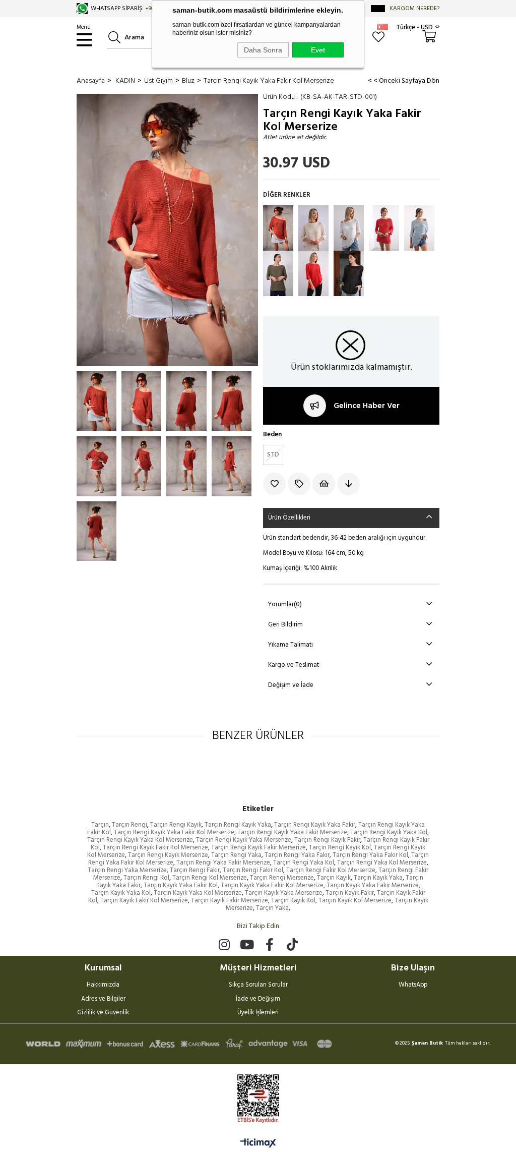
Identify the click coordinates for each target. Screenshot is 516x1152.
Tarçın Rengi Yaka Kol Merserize (382, 862)
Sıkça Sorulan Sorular (258, 985)
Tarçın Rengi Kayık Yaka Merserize (243, 840)
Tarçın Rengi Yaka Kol (303, 862)
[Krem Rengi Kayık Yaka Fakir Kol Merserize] (313, 228)
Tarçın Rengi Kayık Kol (340, 847)
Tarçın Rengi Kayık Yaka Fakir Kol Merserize (174, 832)
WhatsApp (413, 985)
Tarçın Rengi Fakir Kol (253, 870)
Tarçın (100, 825)
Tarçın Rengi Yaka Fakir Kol (370, 855)
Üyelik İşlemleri (258, 1013)
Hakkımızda (103, 985)
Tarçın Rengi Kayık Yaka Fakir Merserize (292, 832)
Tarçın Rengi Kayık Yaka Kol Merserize (140, 840)
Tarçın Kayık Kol (293, 900)
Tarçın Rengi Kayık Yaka (238, 825)
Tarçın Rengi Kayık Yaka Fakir (314, 825)
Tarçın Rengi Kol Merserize (209, 878)
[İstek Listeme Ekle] (324, 484)
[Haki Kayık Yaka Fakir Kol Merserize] (278, 273)
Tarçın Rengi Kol (146, 878)
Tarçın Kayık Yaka (378, 878)
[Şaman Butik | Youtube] (246, 944)
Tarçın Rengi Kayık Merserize (168, 855)
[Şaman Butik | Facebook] (269, 944)
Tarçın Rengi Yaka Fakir (297, 855)
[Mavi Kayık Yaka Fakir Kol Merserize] (419, 228)
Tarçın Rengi (129, 825)
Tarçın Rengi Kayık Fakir (327, 840)
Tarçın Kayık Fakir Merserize (229, 900)
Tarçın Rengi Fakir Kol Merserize (330, 870)
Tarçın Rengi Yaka (236, 855)
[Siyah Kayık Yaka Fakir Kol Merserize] (349, 273)
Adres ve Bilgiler (103, 999)
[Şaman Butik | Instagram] (224, 944)
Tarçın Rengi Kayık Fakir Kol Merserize (155, 847)
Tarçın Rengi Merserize (282, 878)
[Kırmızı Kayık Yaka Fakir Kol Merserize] (313, 273)
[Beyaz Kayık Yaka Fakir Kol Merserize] (349, 228)
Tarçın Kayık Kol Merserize (355, 900)
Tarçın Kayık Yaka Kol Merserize (198, 893)
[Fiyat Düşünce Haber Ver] (349, 484)
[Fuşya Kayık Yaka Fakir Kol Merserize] (384, 228)
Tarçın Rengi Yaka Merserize (127, 870)
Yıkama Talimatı (290, 645)
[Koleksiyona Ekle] (300, 484)
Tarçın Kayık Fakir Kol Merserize (144, 900)
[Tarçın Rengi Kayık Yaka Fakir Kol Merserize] (278, 228)
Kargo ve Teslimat (293, 665)
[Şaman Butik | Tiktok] (292, 944)
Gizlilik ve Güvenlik (103, 1013)
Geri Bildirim (285, 624)
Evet (318, 50)
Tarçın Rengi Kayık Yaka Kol (388, 832)
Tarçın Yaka (272, 908)
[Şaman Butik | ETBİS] (258, 1098)
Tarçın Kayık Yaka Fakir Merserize (373, 885)
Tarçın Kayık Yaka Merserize (283, 893)
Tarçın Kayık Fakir (350, 893)
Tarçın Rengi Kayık (176, 825)
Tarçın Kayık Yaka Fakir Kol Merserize (272, 885)
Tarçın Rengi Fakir (195, 870)
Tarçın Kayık (334, 878)
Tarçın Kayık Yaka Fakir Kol (181, 885)
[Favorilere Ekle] (275, 484)
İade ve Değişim (258, 999)
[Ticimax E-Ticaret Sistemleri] (258, 1143)
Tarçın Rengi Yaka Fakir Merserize (223, 862)
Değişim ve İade (290, 685)
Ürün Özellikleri (289, 517)
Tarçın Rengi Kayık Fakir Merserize (258, 847)
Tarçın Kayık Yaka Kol (121, 893)
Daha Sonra (263, 50)
